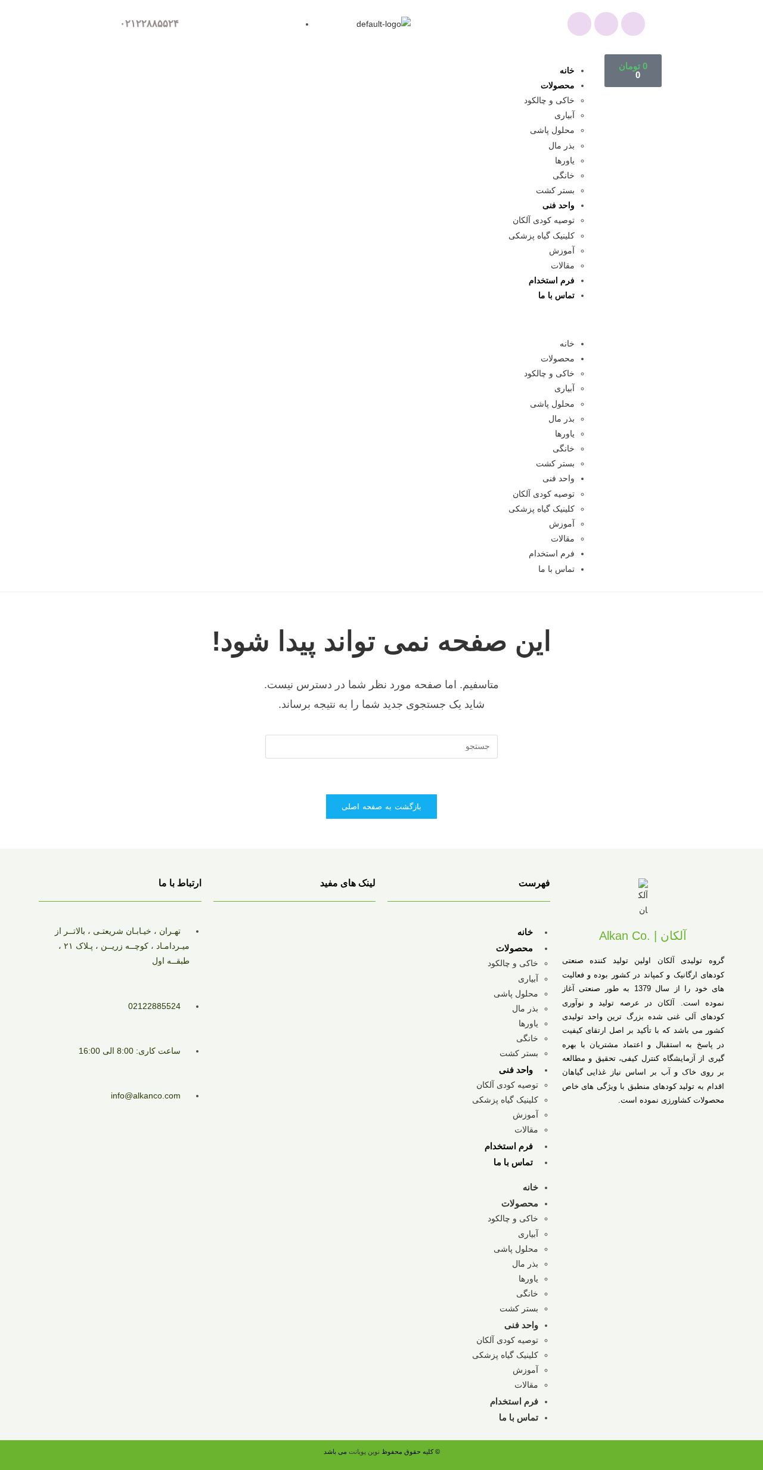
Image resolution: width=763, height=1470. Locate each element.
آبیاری (564, 115)
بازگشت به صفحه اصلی (382, 806)
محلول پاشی (552, 130)
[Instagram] (606, 24)
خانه (567, 70)
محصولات (558, 85)
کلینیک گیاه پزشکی (541, 235)
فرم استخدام (552, 280)
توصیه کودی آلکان (544, 220)
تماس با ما (556, 295)
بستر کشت (555, 190)
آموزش (562, 250)
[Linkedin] (633, 24)
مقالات (563, 265)
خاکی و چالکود (549, 100)
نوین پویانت (365, 1451)
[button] (368, 319)
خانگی (564, 175)
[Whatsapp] (579, 24)
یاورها (565, 160)
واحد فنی (558, 205)
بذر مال (561, 145)
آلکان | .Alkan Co (643, 935)
